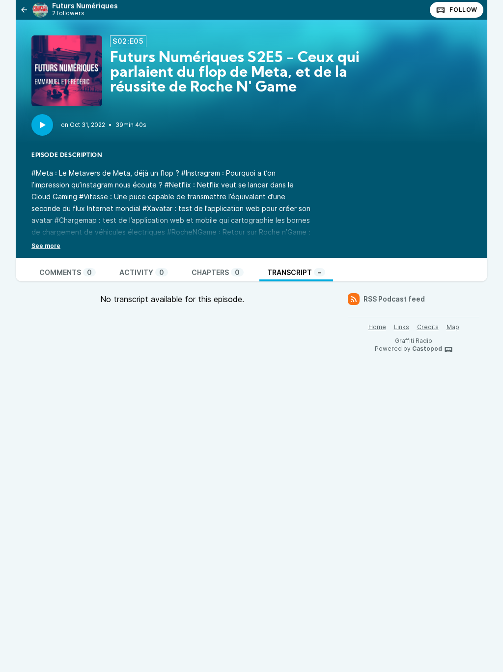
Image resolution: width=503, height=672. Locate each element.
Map (453, 327)
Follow (463, 9)
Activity (141, 272)
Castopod (427, 348)
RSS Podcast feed (394, 299)
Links (401, 327)
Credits (428, 327)
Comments (65, 272)
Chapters (216, 272)
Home (377, 327)
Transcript (294, 272)
